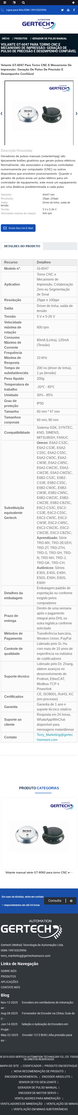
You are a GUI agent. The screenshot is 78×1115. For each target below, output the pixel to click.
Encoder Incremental (21, 1076)
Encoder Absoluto (56, 1076)
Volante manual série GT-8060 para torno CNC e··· (39, 872)
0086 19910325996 (13, 950)
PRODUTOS (20, 38)
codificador (32, 1065)
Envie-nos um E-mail (21, 228)
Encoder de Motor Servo (37, 1093)
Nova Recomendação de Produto (39, 1071)
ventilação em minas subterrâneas (41, 1109)
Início (5, 38)
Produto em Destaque (61, 1065)
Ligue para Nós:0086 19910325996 (26, 10)
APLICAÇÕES (9, 981)
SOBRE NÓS (8, 971)
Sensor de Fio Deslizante (37, 1082)
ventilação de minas (62, 1103)
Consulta (54, 901)
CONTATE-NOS (10, 987)
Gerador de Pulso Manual (49, 38)
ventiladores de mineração (21, 1103)
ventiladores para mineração (38, 1098)
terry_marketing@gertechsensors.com (25, 955)
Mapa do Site (9, 1065)
